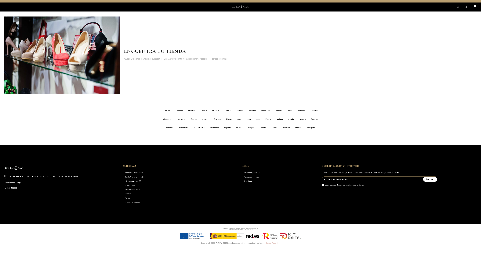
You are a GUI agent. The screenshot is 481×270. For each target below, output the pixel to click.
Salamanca (214, 127)
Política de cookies (251, 177)
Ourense (314, 119)
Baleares (252, 110)
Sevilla (238, 127)
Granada (217, 119)
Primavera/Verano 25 (133, 181)
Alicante (191, 110)
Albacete (179, 110)
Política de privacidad (252, 172)
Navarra (302, 119)
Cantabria (301, 110)
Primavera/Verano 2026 (134, 172)
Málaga (280, 119)
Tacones (128, 193)
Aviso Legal (248, 181)
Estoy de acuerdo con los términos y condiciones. (344, 185)
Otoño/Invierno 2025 (133, 185)
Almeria (204, 110)
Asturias (227, 110)
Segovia (227, 127)
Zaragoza (311, 127)
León (249, 119)
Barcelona (265, 110)
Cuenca (194, 119)
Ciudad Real (168, 119)
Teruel (263, 127)
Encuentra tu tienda (132, 202)
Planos (127, 198)
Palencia (169, 127)
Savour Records (272, 243)
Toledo (274, 127)
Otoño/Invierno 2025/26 (134, 177)
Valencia (286, 127)
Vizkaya (298, 127)
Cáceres (278, 110)
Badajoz (239, 110)
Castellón (315, 110)
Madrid (268, 119)
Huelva (229, 119)
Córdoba (182, 119)
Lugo (258, 119)
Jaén (239, 119)
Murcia (291, 119)
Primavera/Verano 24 (133, 189)
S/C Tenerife (199, 127)
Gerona (205, 119)
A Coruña (166, 110)
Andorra (215, 110)
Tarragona (251, 127)
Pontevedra (184, 127)
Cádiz (289, 110)
